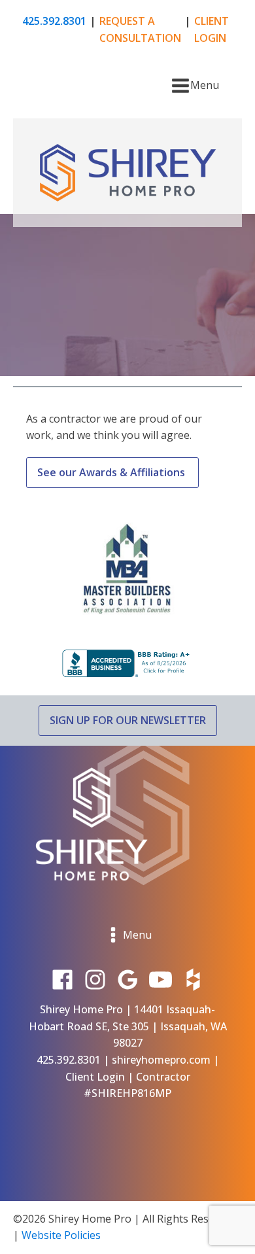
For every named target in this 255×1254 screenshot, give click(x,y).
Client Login (95, 1077)
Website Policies (61, 1235)
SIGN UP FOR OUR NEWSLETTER (128, 720)
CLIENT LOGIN (211, 29)
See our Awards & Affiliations (112, 472)
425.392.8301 (54, 21)
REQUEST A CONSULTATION (140, 29)
